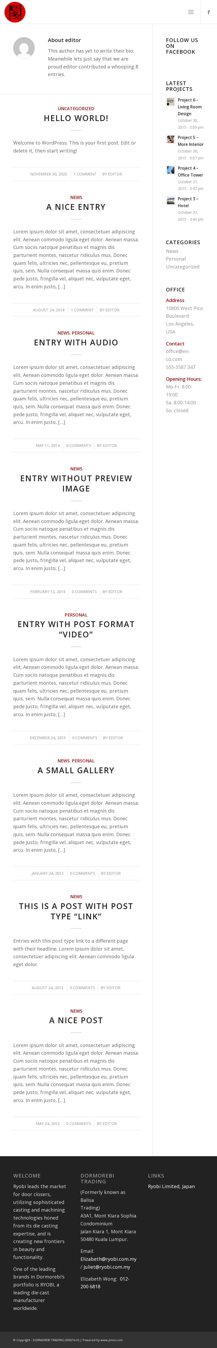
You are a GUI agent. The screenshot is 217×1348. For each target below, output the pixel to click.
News (76, 197)
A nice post (76, 1020)
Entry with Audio (76, 342)
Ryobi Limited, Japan (171, 1186)
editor (115, 174)
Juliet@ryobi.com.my (107, 1267)
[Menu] (191, 12)
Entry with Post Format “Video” (76, 629)
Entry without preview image (76, 483)
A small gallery (76, 770)
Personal (83, 333)
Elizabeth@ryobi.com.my (108, 1259)
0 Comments (78, 445)
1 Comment (85, 174)
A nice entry (76, 206)
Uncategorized (76, 109)
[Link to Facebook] (209, 12)
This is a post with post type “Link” (76, 911)
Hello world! (76, 118)
